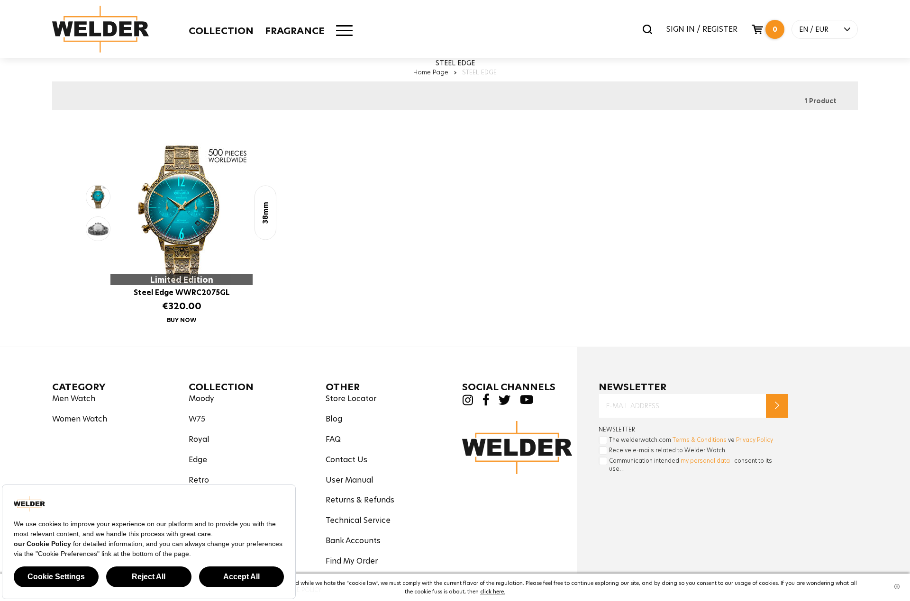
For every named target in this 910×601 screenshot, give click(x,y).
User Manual (349, 480)
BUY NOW (181, 320)
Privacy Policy (754, 440)
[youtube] (526, 401)
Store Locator (351, 398)
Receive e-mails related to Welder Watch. (668, 450)
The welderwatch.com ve (691, 440)
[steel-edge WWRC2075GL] (181, 214)
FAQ (333, 439)
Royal (199, 439)
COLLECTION (221, 30)
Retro (199, 480)
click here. (492, 591)
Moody (201, 398)
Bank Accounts (353, 540)
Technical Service (358, 520)
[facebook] (485, 403)
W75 (197, 418)
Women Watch (79, 418)
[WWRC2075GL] (98, 197)
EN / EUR (813, 29)
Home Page (430, 72)
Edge (198, 459)
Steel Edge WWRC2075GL (182, 292)
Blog (334, 418)
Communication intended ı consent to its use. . (690, 465)
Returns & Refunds (360, 499)
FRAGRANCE (295, 30)
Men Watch (73, 398)
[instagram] (467, 402)
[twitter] (504, 402)
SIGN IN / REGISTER (701, 29)
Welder (100, 29)
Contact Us (346, 459)
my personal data (705, 461)
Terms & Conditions (700, 440)
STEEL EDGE (479, 72)
